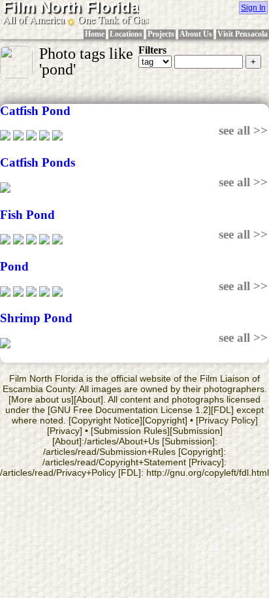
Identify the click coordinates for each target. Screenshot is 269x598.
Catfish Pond (35, 111)
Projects (161, 34)
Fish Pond (27, 215)
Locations (126, 34)
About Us (196, 34)
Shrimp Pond (36, 318)
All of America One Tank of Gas (76, 19)
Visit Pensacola (242, 34)
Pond (14, 266)
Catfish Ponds (37, 162)
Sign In (253, 7)
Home (94, 34)
